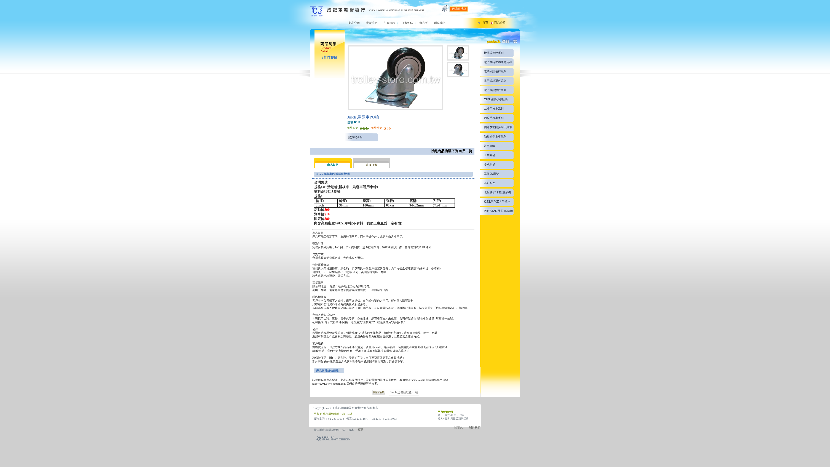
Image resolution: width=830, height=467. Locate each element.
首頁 (485, 22)
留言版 (423, 22)
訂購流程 (389, 22)
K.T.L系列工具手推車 (497, 201)
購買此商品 (355, 137)
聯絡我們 (439, 22)
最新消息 (371, 22)
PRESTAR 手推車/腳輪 (498, 211)
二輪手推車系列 (494, 108)
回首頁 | (461, 427)
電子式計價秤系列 (495, 71)
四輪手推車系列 (494, 118)
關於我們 (474, 427)
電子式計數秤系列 (495, 90)
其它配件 (489, 183)
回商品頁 (379, 392)
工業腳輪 (489, 155)
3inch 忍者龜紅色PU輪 (404, 392)
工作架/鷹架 (491, 173)
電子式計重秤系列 (495, 80)
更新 (361, 429)
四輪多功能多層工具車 (498, 127)
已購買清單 (459, 8)
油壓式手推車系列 (495, 136)
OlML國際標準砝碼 (496, 99)
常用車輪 (489, 145)
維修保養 (371, 164)
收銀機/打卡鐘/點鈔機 (497, 192)
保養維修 (407, 22)
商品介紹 (354, 22)
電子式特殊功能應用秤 (498, 62)
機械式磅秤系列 (494, 52)
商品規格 (332, 164)
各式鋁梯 (489, 164)
